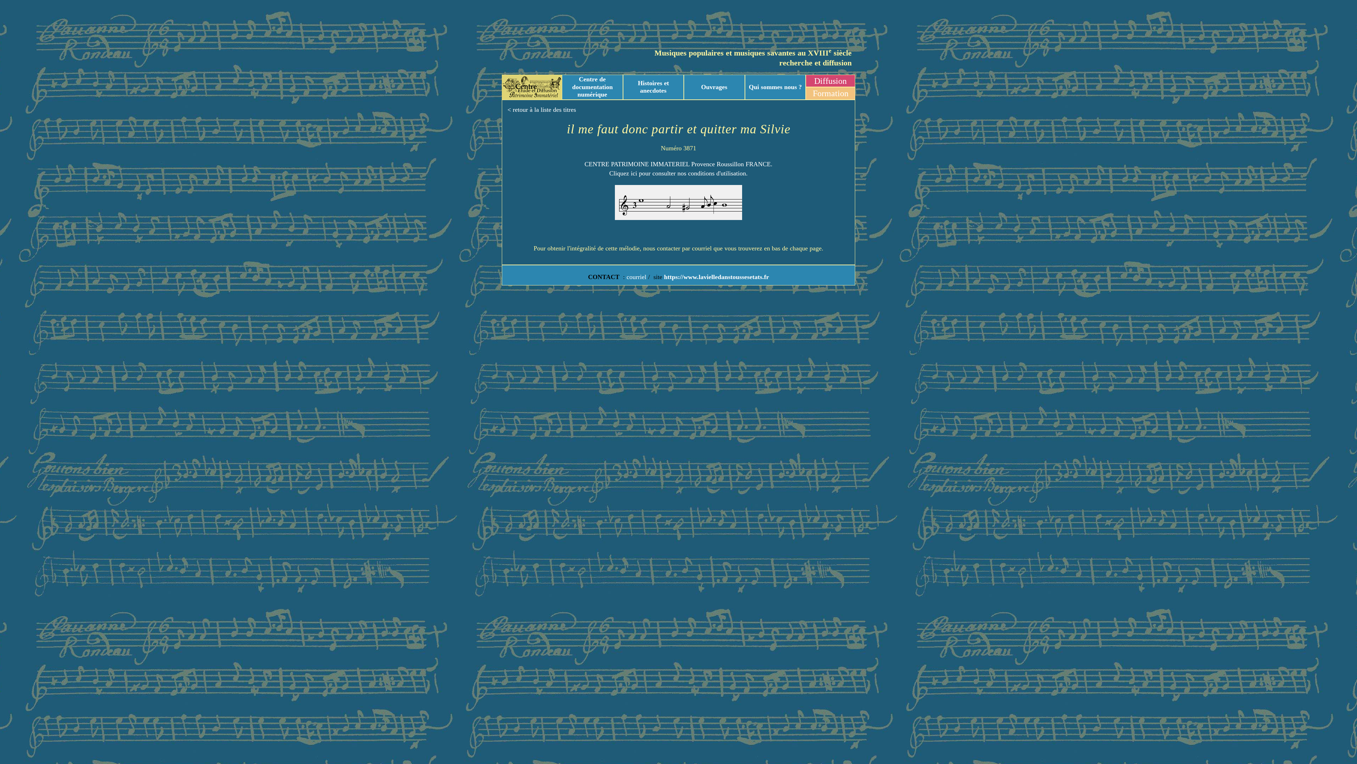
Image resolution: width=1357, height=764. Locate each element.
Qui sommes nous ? (775, 87)
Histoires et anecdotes (653, 87)
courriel (636, 276)
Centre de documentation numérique (592, 87)
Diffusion (830, 81)
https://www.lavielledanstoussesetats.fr (715, 276)
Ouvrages (714, 87)
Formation (830, 93)
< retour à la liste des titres (541, 109)
